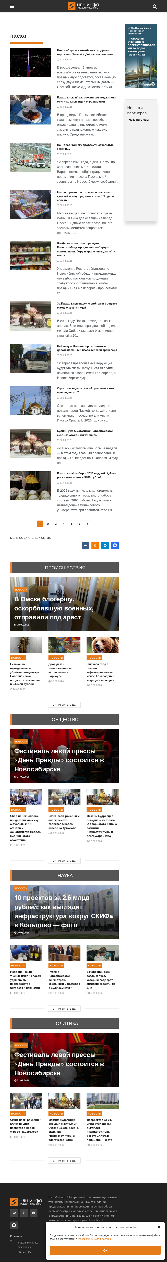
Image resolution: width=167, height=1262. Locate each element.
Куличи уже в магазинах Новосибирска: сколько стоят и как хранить (85, 433)
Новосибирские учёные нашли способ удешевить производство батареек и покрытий (25, 979)
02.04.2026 (65, 440)
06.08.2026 (95, 993)
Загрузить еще (64, 704)
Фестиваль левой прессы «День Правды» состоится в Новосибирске (59, 760)
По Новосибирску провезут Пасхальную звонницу (85, 147)
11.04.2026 (65, 59)
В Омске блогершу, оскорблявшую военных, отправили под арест (54, 608)
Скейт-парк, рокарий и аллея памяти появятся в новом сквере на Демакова (64, 822)
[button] (159, 1227)
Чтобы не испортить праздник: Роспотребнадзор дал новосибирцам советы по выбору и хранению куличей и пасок (86, 249)
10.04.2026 (65, 106)
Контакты (16, 1236)
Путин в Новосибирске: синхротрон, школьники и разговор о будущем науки (64, 979)
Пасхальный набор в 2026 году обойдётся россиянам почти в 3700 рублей (86, 475)
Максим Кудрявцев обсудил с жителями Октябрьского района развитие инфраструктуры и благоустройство (102, 826)
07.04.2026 (65, 260)
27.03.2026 (65, 482)
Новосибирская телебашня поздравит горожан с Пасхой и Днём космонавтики (85, 52)
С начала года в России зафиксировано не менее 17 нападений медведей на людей (100, 672)
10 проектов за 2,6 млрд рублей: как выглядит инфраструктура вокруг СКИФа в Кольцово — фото (63, 911)
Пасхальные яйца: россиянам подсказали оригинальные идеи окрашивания (86, 99)
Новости (21, 589)
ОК (105, 1250)
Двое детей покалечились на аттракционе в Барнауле (60, 670)
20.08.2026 (23, 624)
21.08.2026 (23, 776)
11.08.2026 (57, 993)
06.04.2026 (65, 312)
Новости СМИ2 (139, 119)
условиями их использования (95, 1238)
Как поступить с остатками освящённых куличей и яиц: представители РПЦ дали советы (85, 196)
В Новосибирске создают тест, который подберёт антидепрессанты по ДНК (101, 979)
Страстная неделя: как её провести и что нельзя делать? (85, 390)
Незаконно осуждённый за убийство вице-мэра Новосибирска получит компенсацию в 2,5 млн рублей (25, 674)
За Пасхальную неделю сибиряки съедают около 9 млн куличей (87, 305)
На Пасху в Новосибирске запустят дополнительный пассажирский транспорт (87, 348)
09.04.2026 (65, 154)
